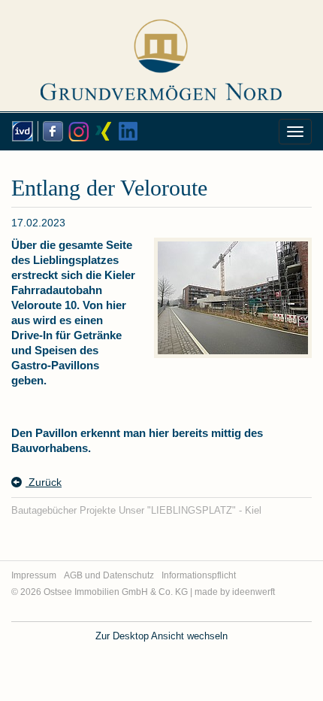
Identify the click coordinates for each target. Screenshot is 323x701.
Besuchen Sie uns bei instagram (76, 131)
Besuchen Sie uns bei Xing (101, 131)
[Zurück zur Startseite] (161, 50)
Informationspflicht (199, 575)
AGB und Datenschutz (109, 575)
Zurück (44, 482)
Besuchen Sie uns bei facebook (50, 131)
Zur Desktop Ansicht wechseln (161, 636)
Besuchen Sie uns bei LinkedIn (127, 131)
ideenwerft (253, 592)
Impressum (33, 575)
